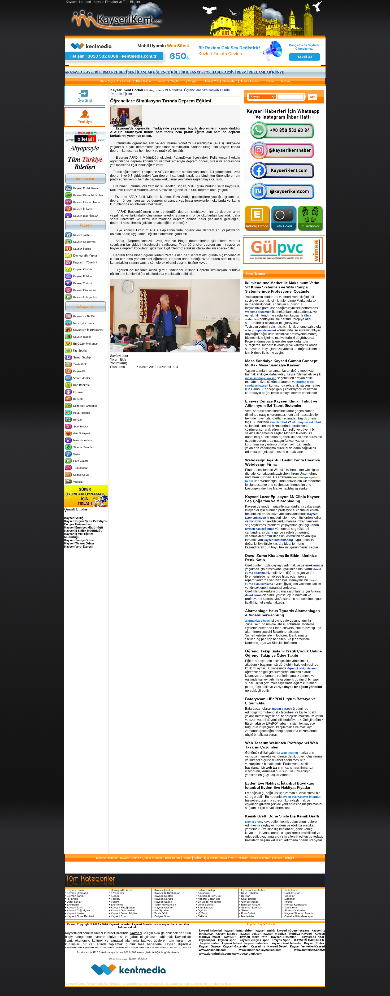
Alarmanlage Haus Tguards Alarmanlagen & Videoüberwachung (282, 613)
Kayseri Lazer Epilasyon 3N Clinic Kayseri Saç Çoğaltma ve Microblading (282, 499)
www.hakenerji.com (213, 949)
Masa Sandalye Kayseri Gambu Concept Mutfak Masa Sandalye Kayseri (281, 363)
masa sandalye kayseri (260, 378)
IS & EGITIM (173, 90)
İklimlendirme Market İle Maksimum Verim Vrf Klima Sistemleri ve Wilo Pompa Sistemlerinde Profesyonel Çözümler (282, 287)
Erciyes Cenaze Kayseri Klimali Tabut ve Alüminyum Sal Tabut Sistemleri (281, 403)
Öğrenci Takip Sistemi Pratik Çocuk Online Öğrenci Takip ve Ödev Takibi (283, 653)
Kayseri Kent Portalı (126, 90)
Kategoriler (154, 90)
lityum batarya (282, 708)
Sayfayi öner (119, 356)
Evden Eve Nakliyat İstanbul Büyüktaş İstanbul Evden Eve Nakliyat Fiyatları (279, 785)
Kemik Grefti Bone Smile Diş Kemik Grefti (282, 816)
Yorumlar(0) (118, 363)
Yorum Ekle (118, 359)
